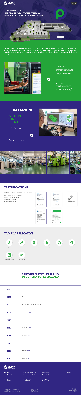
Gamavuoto (30, 327)
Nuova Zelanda (28, 342)
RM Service (35, 319)
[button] (78, 163)
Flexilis (29, 335)
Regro (29, 358)
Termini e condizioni (34, 390)
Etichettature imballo (34, 391)
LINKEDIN (68, 372)
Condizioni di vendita (34, 389)
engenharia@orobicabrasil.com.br (31, 381)
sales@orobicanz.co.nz (49, 380)
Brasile (30, 312)
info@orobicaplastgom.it (10, 381)
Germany (28, 350)
